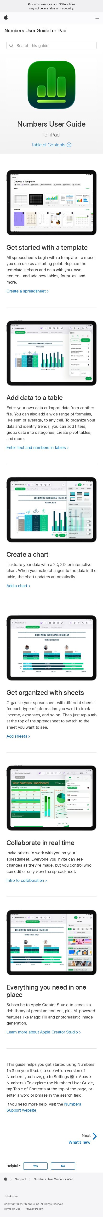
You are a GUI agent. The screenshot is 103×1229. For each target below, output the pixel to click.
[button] (51, 145)
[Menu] (97, 18)
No (63, 1166)
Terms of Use (12, 1208)
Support (20, 1179)
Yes (35, 1166)
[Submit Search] (11, 45)
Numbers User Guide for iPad (35, 31)
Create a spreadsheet (26, 291)
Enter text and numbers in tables (36, 447)
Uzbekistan (10, 1196)
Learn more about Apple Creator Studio (42, 1032)
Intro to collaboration (25, 880)
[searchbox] (51, 45)
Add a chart (16, 585)
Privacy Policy (34, 1208)
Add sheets (16, 736)
